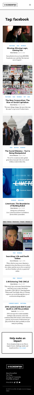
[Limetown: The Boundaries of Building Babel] (17, 183)
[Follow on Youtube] (19, 382)
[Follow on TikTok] (14, 382)
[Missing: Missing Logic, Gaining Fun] (17, 34)
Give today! (22, 348)
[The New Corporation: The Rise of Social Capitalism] (17, 80)
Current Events (14, 303)
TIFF (24, 97)
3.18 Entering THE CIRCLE (17, 281)
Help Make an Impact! (12, 379)
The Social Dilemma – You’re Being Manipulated (17, 152)
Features (12, 45)
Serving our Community (13, 377)
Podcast (19, 278)
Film (18, 45)
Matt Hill (13, 311)
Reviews (23, 45)
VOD (28, 97)
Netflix (16, 147)
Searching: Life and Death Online (17, 257)
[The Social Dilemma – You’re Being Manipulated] (17, 130)
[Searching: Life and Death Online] (17, 236)
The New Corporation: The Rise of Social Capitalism (17, 101)
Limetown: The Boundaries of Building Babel (17, 204)
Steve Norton (14, 52)
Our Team (9, 375)
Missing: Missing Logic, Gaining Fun (17, 49)
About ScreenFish (11, 373)
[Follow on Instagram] (17, 382)
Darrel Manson (14, 155)
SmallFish (21, 200)
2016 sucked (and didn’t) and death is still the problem (17, 308)
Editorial (23, 303)
